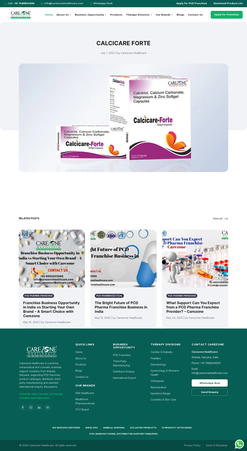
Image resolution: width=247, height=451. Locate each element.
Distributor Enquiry (124, 371)
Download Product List (228, 3)
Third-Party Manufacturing (121, 363)
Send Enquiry (209, 392)
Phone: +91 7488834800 (206, 363)
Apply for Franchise (226, 14)
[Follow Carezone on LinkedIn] (39, 407)
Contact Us (195, 14)
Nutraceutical (158, 387)
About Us (62, 14)
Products (116, 14)
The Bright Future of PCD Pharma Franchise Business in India (121, 307)
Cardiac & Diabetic (162, 351)
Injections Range (160, 393)
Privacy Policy (192, 445)
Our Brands (163, 14)
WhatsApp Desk (103, 3)
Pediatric (156, 358)
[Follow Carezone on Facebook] (22, 407)
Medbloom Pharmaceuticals (85, 401)
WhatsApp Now (209, 383)
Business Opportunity (89, 14)
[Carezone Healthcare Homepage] (20, 15)
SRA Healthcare (84, 393)
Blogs (180, 14)
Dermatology (158, 364)
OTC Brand (82, 409)
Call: (21, 3)
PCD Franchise (122, 355)
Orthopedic (157, 380)
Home (49, 14)
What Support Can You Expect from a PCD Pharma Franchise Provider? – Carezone (193, 307)
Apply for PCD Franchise (191, 3)
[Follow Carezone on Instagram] (31, 407)
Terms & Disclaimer (217, 445)
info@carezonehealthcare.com (63, 3)
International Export (124, 377)
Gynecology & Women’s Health (165, 372)
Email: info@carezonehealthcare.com (210, 370)
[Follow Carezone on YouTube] (47, 407)
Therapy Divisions (138, 14)
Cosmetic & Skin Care (163, 399)
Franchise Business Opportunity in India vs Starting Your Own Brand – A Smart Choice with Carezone (51, 309)
